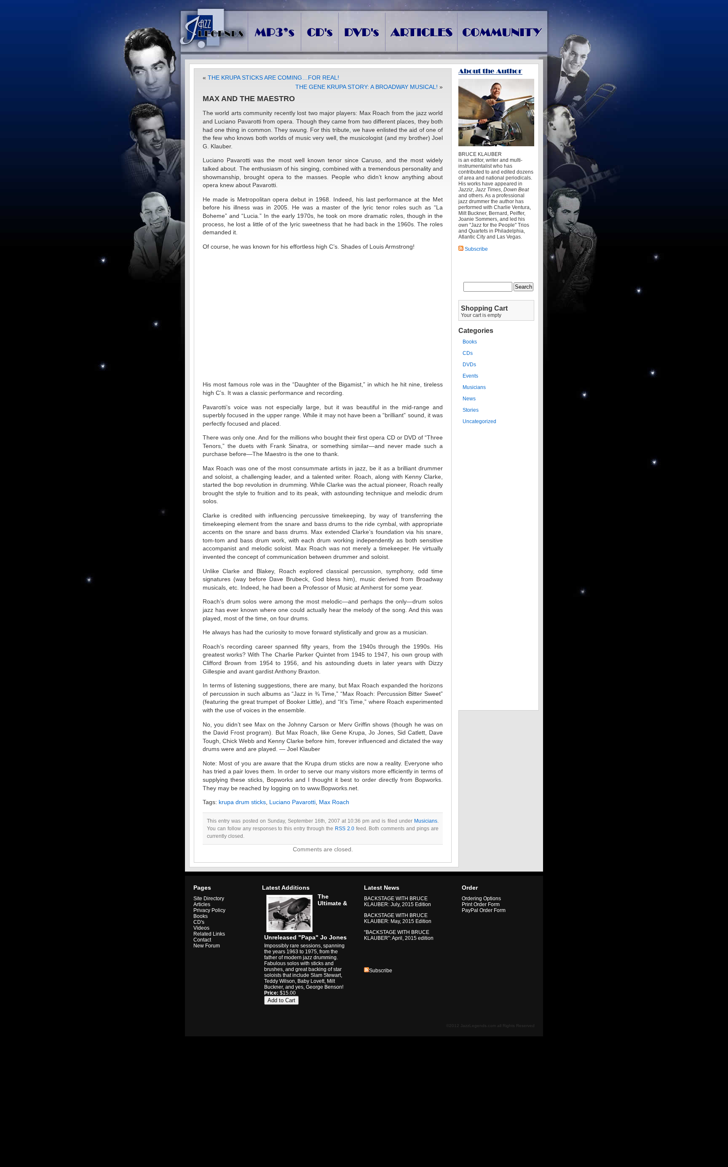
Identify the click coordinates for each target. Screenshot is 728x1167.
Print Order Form (481, 904)
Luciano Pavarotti (292, 802)
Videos (201, 928)
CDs (468, 353)
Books (470, 342)
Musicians (425, 821)
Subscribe (380, 971)
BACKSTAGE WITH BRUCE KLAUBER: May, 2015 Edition (397, 918)
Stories (471, 410)
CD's (198, 922)
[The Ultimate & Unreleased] (288, 932)
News (469, 399)
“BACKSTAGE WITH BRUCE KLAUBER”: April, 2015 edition (399, 935)
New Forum (206, 946)
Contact (202, 940)
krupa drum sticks (242, 802)
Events (470, 376)
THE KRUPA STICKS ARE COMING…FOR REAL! (273, 77)
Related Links (209, 934)
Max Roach (334, 802)
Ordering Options (481, 898)
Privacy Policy (209, 910)
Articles (201, 904)
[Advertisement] (323, 316)
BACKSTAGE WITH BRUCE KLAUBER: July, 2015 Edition (397, 901)
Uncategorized (479, 421)
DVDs (469, 365)
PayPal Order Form (484, 910)
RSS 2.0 (344, 829)
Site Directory (208, 898)
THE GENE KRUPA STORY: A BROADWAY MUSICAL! (366, 86)
